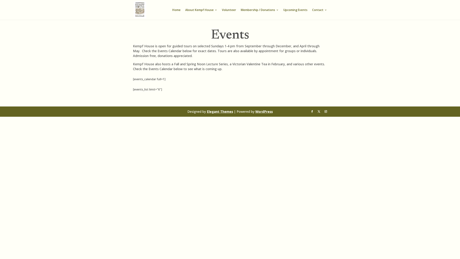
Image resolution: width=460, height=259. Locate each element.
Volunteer (229, 10)
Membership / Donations (258, 10)
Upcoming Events (295, 10)
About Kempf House (199, 10)
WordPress (264, 111)
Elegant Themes (220, 111)
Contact (317, 10)
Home (176, 10)
